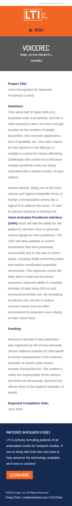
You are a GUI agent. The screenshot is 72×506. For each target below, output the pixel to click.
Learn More (19, 475)
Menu (38, 30)
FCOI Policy (56, 497)
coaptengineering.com (51, 3)
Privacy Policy (13, 497)
